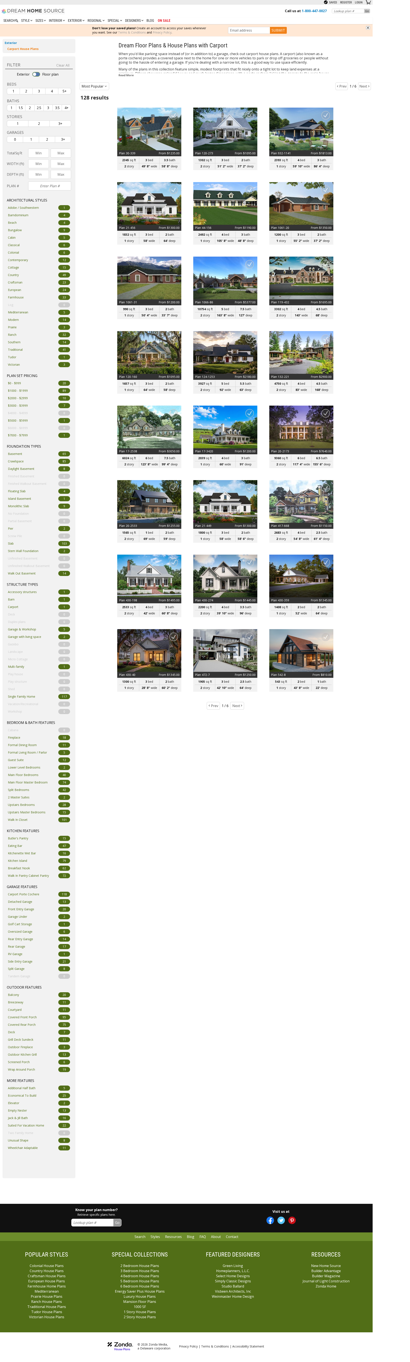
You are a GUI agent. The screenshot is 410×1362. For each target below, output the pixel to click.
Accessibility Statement (248, 1346)
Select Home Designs (233, 1276)
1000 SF (140, 1306)
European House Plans (46, 1281)
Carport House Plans (23, 49)
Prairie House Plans (46, 1296)
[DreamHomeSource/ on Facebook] (270, 1220)
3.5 (57, 107)
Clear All (62, 65)
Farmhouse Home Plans (47, 1286)
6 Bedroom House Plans (139, 1286)
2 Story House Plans (140, 1317)
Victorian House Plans (46, 1317)
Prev (343, 86)
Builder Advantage (326, 1270)
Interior (56, 21)
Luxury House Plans (140, 1296)
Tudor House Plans (46, 1311)
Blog (150, 21)
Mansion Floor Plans (139, 1301)
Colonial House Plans (47, 1265)
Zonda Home (326, 1286)
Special (114, 21)
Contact (232, 1236)
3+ (60, 123)
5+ (65, 91)
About (216, 1236)
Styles (155, 1236)
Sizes (39, 21)
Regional (95, 21)
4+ (66, 107)
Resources (173, 1236)
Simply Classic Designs (233, 1281)
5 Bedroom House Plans (139, 1281)
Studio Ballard (233, 1286)
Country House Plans (47, 1270)
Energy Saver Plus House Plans (140, 1291)
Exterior (75, 21)
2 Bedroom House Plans (139, 1265)
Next (363, 86)
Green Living (233, 1265)
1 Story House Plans (140, 1311)
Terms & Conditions (132, 32)
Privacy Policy (162, 32)
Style (26, 21)
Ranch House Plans (46, 1301)
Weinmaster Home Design (233, 1296)
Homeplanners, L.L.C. (233, 1270)
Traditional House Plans (46, 1306)
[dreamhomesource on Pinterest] (292, 1220)
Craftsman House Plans (47, 1276)
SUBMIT (278, 30)
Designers (133, 21)
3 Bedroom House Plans (139, 1270)
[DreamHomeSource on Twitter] (281, 1220)
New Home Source (326, 1265)
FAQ (202, 1236)
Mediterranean (47, 1291)
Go (367, 11)
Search (140, 1236)
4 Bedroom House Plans (139, 1276)
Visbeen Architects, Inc (233, 1291)
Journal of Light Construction (326, 1281)
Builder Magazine (326, 1276)
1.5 (20, 107)
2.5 (39, 107)
